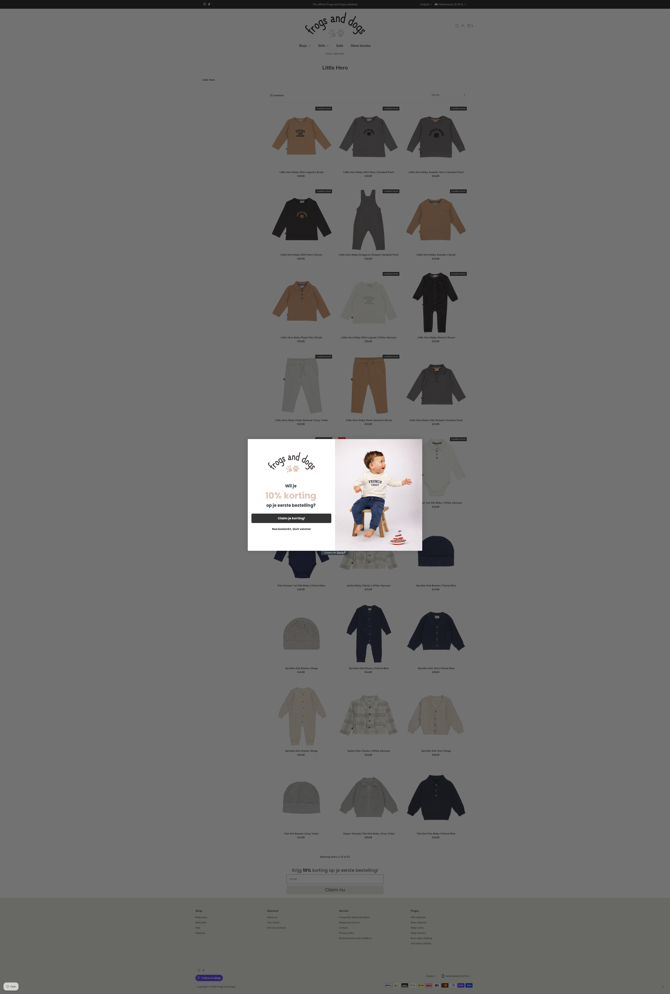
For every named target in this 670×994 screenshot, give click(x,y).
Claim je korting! (291, 518)
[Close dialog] (418, 443)
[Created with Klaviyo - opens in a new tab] (335, 553)
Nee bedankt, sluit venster (291, 529)
